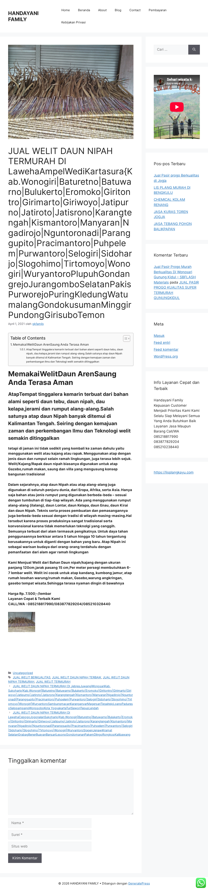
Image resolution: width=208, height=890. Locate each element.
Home (65, 10)
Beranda (84, 10)
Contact (135, 10)
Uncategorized (23, 673)
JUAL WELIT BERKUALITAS (31, 677)
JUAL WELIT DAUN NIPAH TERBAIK (76, 677)
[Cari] (194, 50)
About (102, 10)
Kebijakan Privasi (73, 22)
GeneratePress (139, 883)
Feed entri (162, 343)
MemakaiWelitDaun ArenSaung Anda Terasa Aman (51, 344)
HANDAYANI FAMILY (23, 16)
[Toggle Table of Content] (124, 338)
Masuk (159, 336)
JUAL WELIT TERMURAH (53, 681)
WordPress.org (166, 356)
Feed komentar (166, 349)
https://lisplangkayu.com (174, 472)
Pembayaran (158, 10)
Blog (118, 10)
